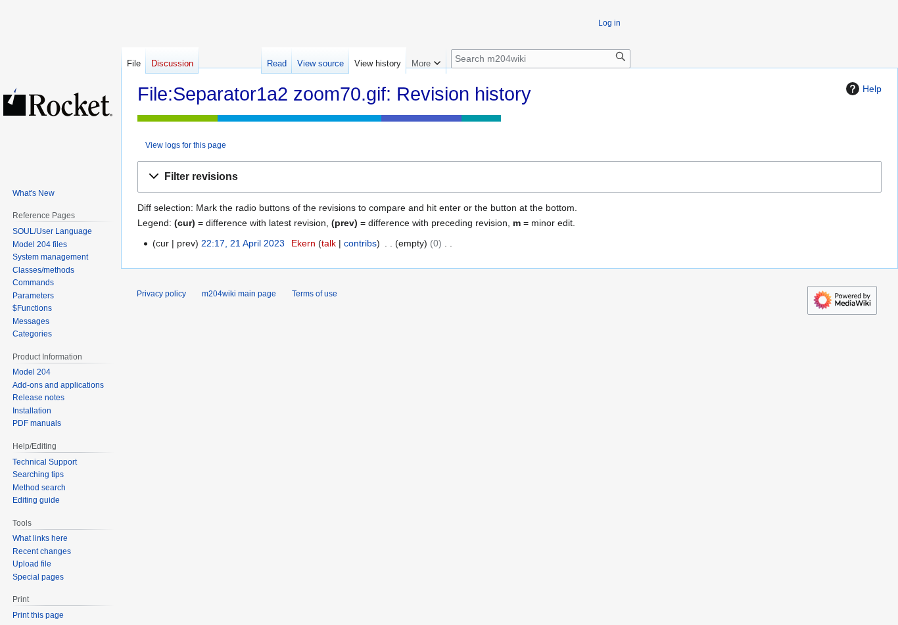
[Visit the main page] (58, 102)
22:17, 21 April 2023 (243, 243)
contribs (360, 243)
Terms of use (314, 293)
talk (328, 243)
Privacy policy (161, 293)
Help (872, 88)
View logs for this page (185, 145)
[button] (509, 177)
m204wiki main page (239, 293)
